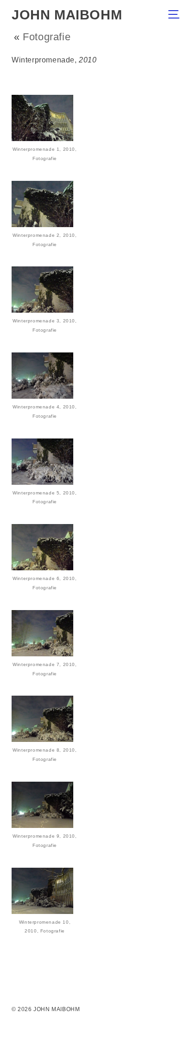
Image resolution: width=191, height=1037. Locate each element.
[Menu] (176, 15)
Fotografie (46, 37)
